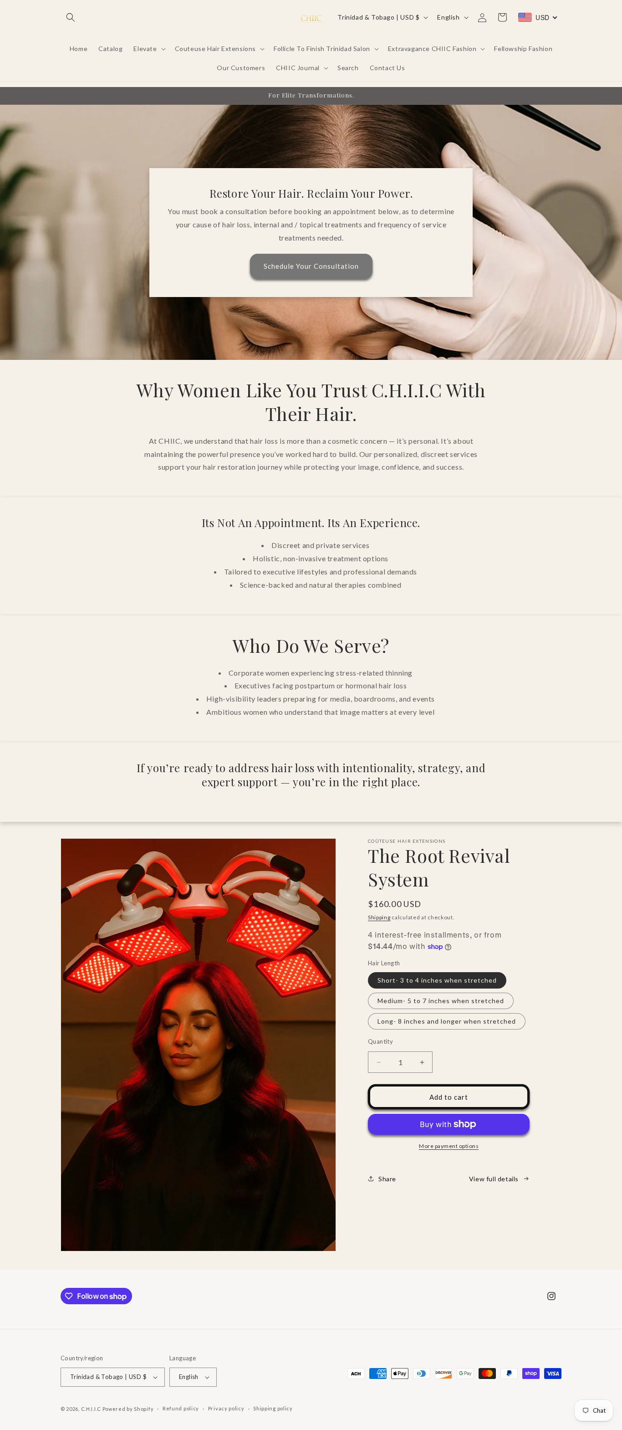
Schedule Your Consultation (311, 266)
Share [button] (387, 1179)
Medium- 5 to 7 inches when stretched (440, 1001)
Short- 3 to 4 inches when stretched (437, 980)
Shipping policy (273, 1408)
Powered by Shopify (128, 1409)
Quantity (380, 1041)
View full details (494, 1179)
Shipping (379, 917)
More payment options (449, 1146)
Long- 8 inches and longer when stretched (446, 1021)
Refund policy (181, 1408)
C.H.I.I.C (91, 1409)
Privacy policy (226, 1408)
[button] (71, 17)
